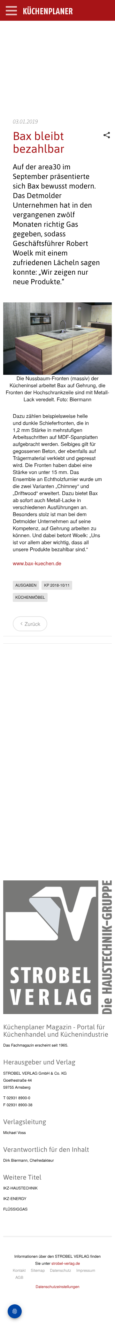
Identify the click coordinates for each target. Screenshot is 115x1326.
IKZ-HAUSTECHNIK (20, 1188)
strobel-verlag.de (65, 1263)
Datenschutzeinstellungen (58, 1286)
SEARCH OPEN (105, 30)
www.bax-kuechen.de (37, 563)
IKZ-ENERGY (14, 1198)
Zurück (32, 623)
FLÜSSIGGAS (15, 1209)
